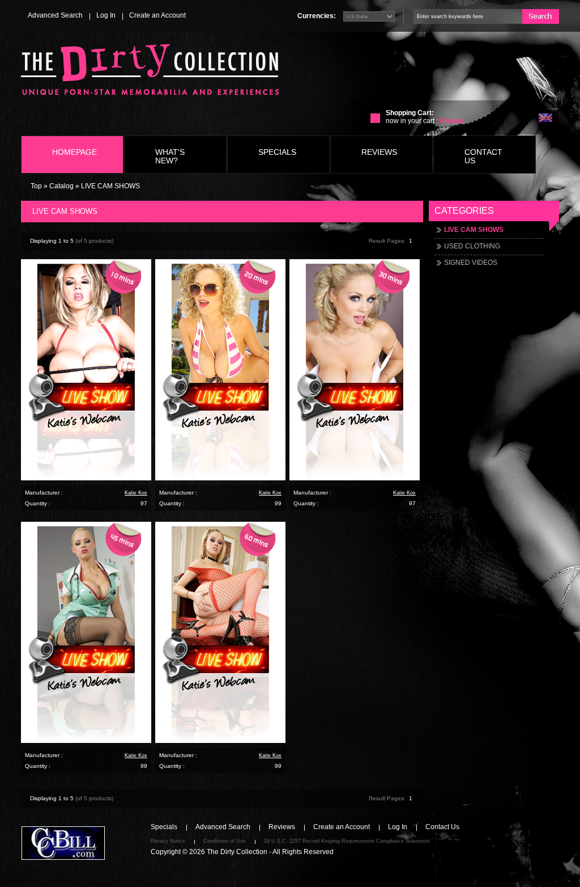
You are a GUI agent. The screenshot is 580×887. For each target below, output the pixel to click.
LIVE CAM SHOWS (110, 186)
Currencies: (316, 16)
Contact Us (442, 827)
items (451, 121)
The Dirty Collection (237, 852)
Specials (164, 827)
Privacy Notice (168, 841)
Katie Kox (136, 493)
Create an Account (157, 15)
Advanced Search (55, 15)
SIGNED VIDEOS (470, 263)
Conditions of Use (224, 841)
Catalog (61, 186)
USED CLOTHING (472, 246)
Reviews (281, 827)
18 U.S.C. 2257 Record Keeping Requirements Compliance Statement (347, 841)
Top (36, 186)
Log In (106, 15)
